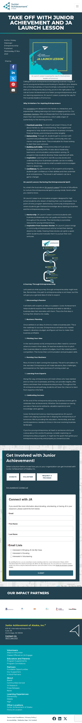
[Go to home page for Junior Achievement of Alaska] (16, 6)
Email (11, 513)
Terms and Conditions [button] (15, 717)
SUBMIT (41, 573)
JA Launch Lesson (52, 187)
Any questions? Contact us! (17, 488)
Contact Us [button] (11, 636)
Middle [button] (10, 699)
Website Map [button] (23, 720)
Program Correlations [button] (16, 664)
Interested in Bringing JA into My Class (27, 550)
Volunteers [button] (12, 650)
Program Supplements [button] (17, 661)
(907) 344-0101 (11, 638)
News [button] (9, 691)
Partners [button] (11, 667)
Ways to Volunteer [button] (15, 653)
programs (30, 109)
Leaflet (58, 586)
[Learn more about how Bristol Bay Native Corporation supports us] (47, 610)
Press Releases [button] (13, 688)
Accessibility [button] (11, 720)
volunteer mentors (31, 114)
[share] (13, 68)
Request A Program (47, 477)
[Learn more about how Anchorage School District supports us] (9, 610)
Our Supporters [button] (14, 672)
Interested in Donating (21, 553)
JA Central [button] (33, 720)
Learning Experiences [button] (18, 694)
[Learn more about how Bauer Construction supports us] (34, 610)
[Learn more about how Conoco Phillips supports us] (72, 610)
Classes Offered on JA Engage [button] (19, 655)
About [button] (10, 678)
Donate (12, 477)
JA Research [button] (12, 686)
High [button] (9, 702)
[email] (13, 91)
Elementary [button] (12, 696)
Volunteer (28, 477)
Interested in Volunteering (22, 556)
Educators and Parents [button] (18, 659)
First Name (13, 524)
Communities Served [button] (16, 683)
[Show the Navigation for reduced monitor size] (77, 6)
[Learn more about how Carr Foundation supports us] (60, 610)
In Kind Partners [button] (14, 674)
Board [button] (9, 680)
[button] (54, 718)
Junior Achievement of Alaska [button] (19, 707)
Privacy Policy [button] (30, 717)
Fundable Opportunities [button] (17, 669)
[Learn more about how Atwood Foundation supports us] (22, 610)
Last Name (13, 534)
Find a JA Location (14, 710)
